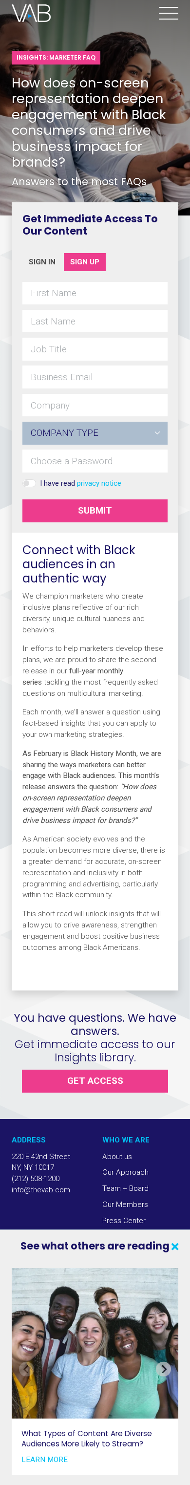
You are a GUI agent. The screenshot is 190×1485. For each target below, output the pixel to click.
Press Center (124, 1220)
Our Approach (125, 1172)
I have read (80, 483)
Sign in (42, 262)
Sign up (84, 262)
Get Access (95, 1080)
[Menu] (168, 13)
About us (117, 1156)
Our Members (125, 1204)
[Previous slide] (26, 1368)
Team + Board (125, 1188)
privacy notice (99, 483)
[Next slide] (163, 1368)
